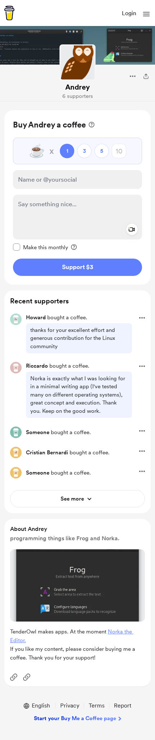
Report (122, 705)
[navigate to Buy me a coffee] (9, 13)
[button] (146, 14)
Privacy (69, 705)
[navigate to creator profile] (77, 62)
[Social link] (13, 677)
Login (129, 13)
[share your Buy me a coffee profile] (146, 76)
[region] (77, 197)
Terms (97, 705)
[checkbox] (40, 247)
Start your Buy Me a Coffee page (75, 718)
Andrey (77, 87)
